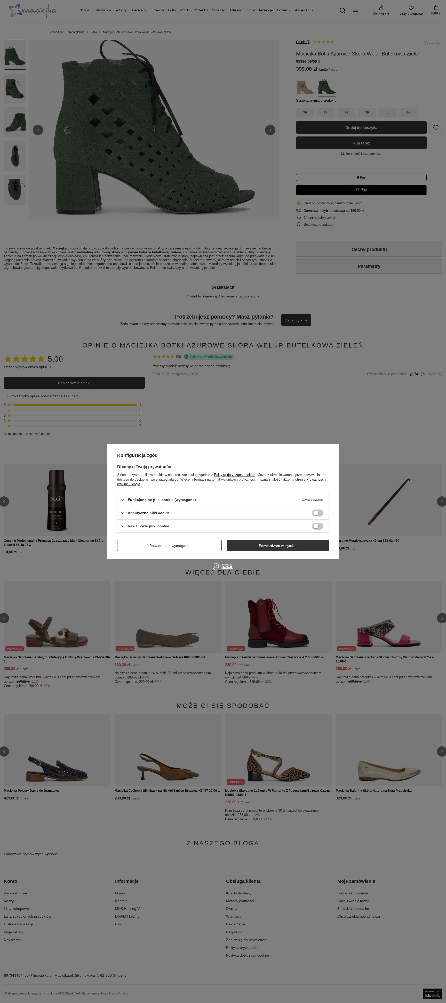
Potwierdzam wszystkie (278, 545)
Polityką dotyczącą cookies (234, 475)
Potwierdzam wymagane (169, 545)
